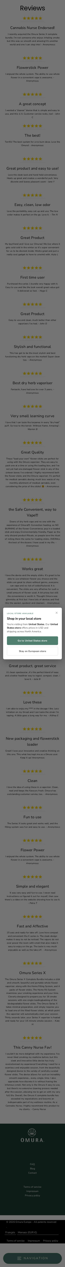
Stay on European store (32, 651)
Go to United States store (32, 640)
